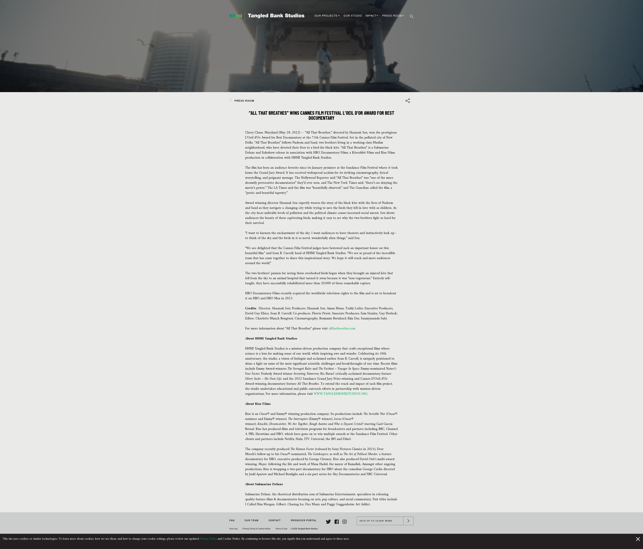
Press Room (392, 15)
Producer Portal (304, 520)
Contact (275, 520)
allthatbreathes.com (342, 329)
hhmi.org (233, 528)
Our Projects (326, 15)
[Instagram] (344, 522)
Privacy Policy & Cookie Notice (256, 528)
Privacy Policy (208, 538)
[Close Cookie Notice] (637, 538)
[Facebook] (337, 522)
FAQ (232, 520)
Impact (370, 15)
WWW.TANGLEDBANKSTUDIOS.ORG (341, 394)
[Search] (412, 16)
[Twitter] (329, 522)
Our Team (252, 520)
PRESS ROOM (244, 100)
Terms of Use (281, 528)
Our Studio (353, 15)
